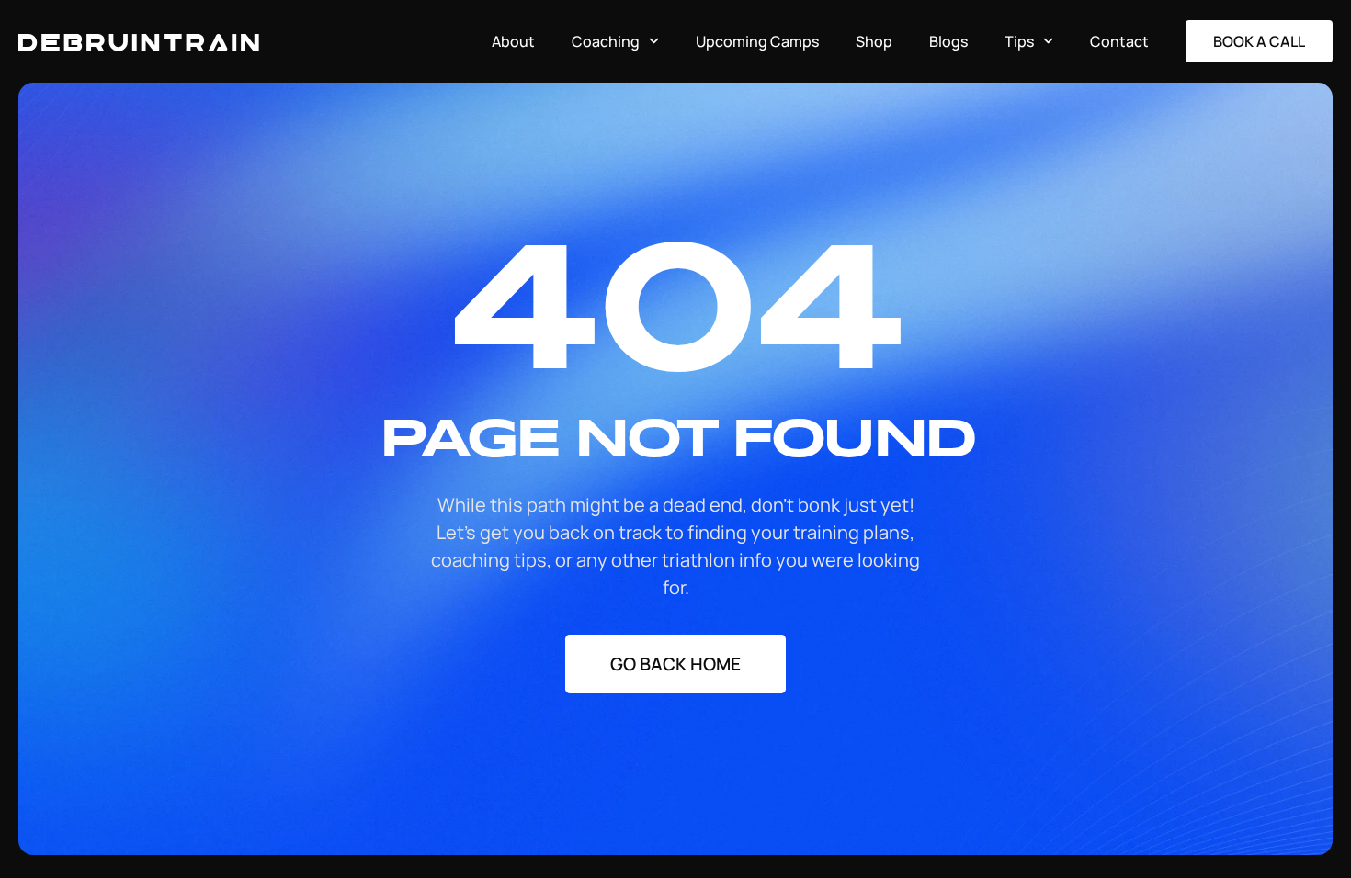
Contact (1119, 41)
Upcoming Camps (757, 41)
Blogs (948, 41)
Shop (874, 41)
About (513, 41)
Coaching (606, 41)
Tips (1019, 41)
